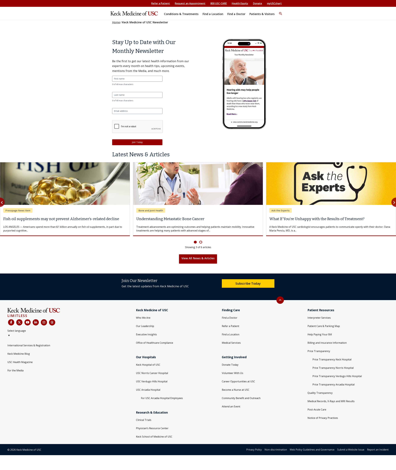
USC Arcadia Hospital (148, 389)
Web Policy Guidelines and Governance (312, 449)
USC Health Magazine (20, 362)
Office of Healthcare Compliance (154, 342)
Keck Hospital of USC (148, 364)
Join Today (137, 142)
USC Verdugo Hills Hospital (151, 381)
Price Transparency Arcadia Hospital (333, 384)
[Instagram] (44, 322)
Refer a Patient (160, 3)
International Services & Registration (28, 345)
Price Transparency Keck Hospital (331, 359)
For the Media (15, 370)
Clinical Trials (143, 420)
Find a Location (230, 334)
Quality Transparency (320, 393)
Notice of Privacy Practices (323, 418)
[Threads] (52, 322)
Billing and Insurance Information (327, 342)
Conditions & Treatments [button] (181, 14)
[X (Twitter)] (19, 322)
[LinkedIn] (35, 322)
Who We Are (143, 317)
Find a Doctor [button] (236, 14)
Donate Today (230, 364)
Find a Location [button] (212, 14)
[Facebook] (11, 322)
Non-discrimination (276, 449)
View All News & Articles (198, 258)
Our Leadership (145, 326)
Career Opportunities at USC (238, 381)
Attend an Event (231, 406)
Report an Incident (378, 449)
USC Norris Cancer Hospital (152, 373)
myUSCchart (274, 3)
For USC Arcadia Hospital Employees (162, 398)
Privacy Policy (254, 449)
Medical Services (231, 342)
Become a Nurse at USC (235, 389)
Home (116, 22)
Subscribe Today (248, 283)
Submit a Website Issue (350, 449)
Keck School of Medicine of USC (154, 436)
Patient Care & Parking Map (324, 326)
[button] (280, 11)
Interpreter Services (319, 317)
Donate (257, 3)
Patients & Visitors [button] (262, 14)
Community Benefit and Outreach (241, 398)
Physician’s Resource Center (152, 428)
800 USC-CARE (218, 3)
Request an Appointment (190, 3)
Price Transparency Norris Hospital (333, 368)
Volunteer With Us (232, 373)
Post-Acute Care (317, 409)
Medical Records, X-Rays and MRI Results (331, 401)
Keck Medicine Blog (18, 353)
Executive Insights (146, 334)
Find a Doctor (229, 317)
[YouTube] (27, 322)
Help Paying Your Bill (320, 334)
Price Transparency (319, 351)
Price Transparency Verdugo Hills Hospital (337, 376)
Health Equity (240, 3)
